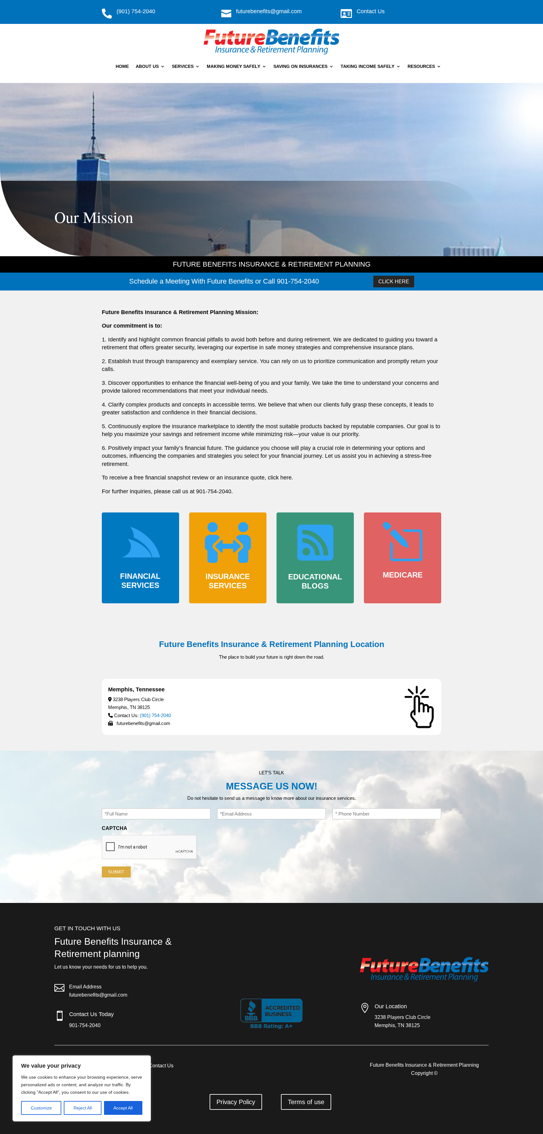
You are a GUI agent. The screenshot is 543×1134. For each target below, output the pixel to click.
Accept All (123, 1107)
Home (122, 66)
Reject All (83, 1107)
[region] (82, 1088)
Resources (421, 66)
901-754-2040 (85, 1025)
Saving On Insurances (300, 66)
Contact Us (371, 11)
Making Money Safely (233, 66)
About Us (147, 66)
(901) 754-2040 (155, 715)
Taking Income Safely (367, 66)
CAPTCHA (114, 828)
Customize (41, 1107)
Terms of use (306, 1101)
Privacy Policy (236, 1101)
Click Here (393, 281)
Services (183, 66)
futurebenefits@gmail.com (98, 995)
